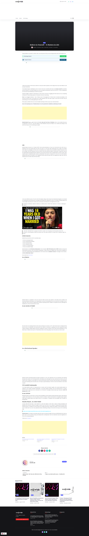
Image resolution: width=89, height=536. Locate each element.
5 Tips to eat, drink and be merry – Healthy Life (55, 474)
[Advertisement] (44, 10)
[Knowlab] (19, 1)
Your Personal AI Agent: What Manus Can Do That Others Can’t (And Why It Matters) (51, 499)
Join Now (63, 56)
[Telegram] (73, 1)
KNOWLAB (34, 47)
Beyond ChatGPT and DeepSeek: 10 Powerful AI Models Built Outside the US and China (51, 521)
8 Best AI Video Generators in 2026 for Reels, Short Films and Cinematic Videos (51, 515)
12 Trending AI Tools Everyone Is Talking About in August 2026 (22, 499)
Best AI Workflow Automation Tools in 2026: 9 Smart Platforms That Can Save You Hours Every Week (36, 500)
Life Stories (30, 255)
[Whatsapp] (69, 1)
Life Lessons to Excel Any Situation (28, 439)
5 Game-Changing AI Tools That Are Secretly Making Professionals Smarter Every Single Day (66, 500)
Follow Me (64, 461)
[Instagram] (71, 1)
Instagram (29, 418)
